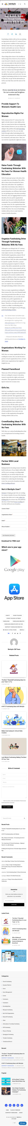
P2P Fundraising (6, 1027)
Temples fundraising (7, 1038)
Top (14, 1122)
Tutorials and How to (7, 1041)
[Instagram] (14, 1105)
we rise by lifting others (10, 629)
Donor (4, 988)
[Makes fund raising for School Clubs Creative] (14, 720)
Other (4, 1020)
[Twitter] (10, 1105)
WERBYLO (19, 1117)
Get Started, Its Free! (8, 535)
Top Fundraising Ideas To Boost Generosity (16, 872)
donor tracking (18, 502)
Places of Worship (7, 1031)
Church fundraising (7, 981)
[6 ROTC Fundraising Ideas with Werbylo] (14, 695)
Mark (3, 861)
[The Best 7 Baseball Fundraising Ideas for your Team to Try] (14, 669)
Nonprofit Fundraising (14, 12)
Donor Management (7, 992)
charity (8, 615)
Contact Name (6, 508)
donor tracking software (8, 483)
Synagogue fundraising (8, 1034)
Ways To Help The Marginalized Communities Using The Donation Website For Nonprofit (12, 866)
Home (7, 1110)
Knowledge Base (6, 1006)
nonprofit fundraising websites (13, 627)
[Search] (24, 4)
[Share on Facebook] (8, 34)
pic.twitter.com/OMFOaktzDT (16, 332)
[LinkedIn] (16, 34)
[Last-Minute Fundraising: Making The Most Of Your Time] (14, 746)
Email (3, 520)
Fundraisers (5, 999)
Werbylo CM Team (9, 24)
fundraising (6, 621)
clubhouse (4, 879)
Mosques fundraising (7, 1009)
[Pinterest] (20, 633)
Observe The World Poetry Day (13, 875)
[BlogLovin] (18, 1105)
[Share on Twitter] (12, 34)
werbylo (22, 629)
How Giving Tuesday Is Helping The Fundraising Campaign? (19, 1090)
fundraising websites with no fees (13, 624)
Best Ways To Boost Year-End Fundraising (14, 861)
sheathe (3, 872)
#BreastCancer (10, 323)
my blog (3, 875)
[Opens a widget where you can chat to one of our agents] (23, 1123)
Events (4, 995)
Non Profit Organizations (8, 1013)
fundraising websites (18, 621)
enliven (3, 864)
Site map (14, 1118)
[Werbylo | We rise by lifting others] (10, 4)
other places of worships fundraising (11, 1023)
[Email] (20, 34)
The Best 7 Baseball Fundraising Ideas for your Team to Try (19, 920)
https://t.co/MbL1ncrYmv (13, 327)
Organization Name (7, 514)
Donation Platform (7, 985)
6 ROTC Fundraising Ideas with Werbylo (13, 706)
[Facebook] (6, 1105)
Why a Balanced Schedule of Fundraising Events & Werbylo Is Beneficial (19, 940)
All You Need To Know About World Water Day (18, 1080)
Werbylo (4, 493)
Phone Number (6, 526)
